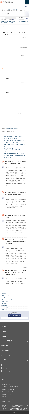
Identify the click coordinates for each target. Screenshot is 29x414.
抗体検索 (2, 21)
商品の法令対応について (7, 394)
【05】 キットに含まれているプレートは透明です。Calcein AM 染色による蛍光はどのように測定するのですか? (14, 155)
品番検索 (5, 22)
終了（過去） (5, 303)
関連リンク (4, 396)
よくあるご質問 (14, 9)
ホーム (2, 9)
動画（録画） (5, 305)
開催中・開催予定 (6, 301)
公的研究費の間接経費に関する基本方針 (10, 386)
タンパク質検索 (8, 21)
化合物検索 (14, 21)
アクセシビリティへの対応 (7, 399)
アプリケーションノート (7, 295)
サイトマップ (5, 377)
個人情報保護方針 (6, 382)
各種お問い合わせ (6, 365)
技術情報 (4, 293)
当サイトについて (6, 379)
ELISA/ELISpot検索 (21, 21)
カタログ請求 (5, 368)
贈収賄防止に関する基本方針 (8, 389)
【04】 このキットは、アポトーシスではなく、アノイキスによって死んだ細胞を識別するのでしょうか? (14, 150)
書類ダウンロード (5, 309)
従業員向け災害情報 (6, 401)
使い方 (12, 22)
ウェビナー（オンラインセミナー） (7, 298)
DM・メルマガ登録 (6, 371)
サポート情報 (7, 9)
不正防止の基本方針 (6, 384)
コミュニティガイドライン (7, 391)
